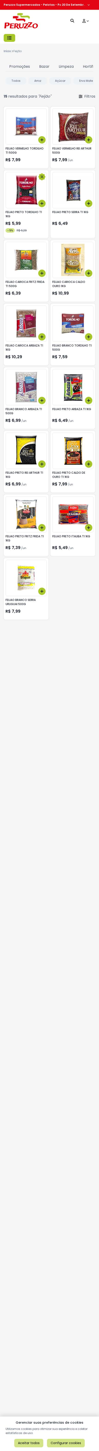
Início (7, 51)
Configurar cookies (66, 1443)
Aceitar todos (29, 1443)
